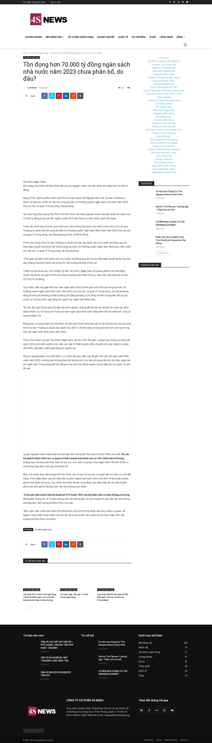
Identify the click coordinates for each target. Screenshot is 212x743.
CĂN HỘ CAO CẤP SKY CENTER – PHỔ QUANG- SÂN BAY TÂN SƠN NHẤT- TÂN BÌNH (57, 645)
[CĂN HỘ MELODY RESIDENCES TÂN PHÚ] (30, 676)
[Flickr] (157, 710)
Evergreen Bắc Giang (163, 74)
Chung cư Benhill (163, 159)
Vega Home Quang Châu (163, 172)
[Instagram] (174, 2)
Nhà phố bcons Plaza (164, 80)
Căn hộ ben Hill (163, 155)
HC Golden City (163, 106)
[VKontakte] (172, 710)
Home (25, 53)
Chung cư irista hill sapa (164, 133)
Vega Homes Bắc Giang (164, 165)
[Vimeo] (183, 2)
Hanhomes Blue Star (163, 84)
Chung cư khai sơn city (163, 123)
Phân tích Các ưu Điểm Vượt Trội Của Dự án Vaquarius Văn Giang (171, 240)
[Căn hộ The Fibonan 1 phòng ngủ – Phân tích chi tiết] (146, 210)
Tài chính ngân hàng (39, 53)
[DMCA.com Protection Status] (33, 732)
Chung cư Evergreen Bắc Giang (164, 77)
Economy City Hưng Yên (163, 64)
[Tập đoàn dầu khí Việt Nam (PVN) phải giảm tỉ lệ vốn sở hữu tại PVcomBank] (114, 579)
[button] (185, 44)
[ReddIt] (73, 96)
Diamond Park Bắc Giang (163, 152)
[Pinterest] (59, 96)
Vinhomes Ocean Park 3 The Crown (164, 93)
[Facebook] (170, 2)
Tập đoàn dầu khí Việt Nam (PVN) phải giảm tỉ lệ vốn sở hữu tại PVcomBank (112, 597)
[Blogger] (142, 710)
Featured (109, 635)
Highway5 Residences (164, 71)
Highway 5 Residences (163, 67)
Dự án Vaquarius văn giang (163, 139)
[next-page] (30, 608)
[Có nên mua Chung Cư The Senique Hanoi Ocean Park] (146, 195)
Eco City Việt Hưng (163, 120)
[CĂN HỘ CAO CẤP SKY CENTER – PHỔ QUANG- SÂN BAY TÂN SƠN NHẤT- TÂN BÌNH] (30, 645)
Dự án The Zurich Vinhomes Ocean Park (164, 90)
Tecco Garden (164, 97)
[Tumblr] (80, 96)
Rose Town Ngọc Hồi (163, 110)
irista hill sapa (164, 136)
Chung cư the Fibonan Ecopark (164, 149)
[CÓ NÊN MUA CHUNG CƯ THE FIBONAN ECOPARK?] (146, 225)
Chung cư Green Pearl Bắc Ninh (164, 100)
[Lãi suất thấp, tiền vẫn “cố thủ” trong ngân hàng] (77, 579)
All (59, 635)
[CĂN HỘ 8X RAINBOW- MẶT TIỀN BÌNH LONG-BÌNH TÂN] (30, 661)
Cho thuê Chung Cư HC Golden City (164, 129)
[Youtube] (187, 2)
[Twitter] (178, 2)
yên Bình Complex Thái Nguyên (164, 61)
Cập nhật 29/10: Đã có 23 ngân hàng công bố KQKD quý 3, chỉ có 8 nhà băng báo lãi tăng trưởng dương (39, 597)
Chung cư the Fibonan (164, 146)
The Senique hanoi (163, 162)
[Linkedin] (66, 96)
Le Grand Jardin (164, 103)
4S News (33, 87)
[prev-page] (25, 608)
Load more (162, 253)
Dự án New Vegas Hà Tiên (164, 87)
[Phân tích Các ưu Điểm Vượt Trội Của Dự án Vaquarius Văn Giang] (146, 241)
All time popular (124, 635)
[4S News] (25, 87)
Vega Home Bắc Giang (163, 169)
